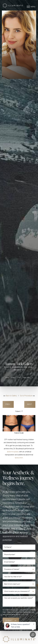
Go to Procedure (26, 396)
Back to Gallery (11, 396)
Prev (8, 404)
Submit (9, 620)
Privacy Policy (24, 614)
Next (30, 404)
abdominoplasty (13, 452)
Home (7, 377)
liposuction (19, 458)
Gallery (13, 377)
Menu (33, 7)
